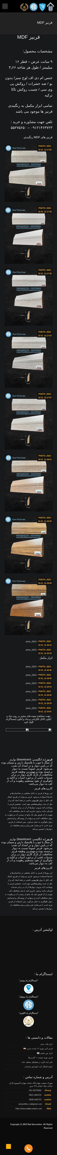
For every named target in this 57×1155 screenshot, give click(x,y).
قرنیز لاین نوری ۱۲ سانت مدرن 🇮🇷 (38, 1048)
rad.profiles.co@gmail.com (30, 1104)
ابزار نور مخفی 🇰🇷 (45, 1053)
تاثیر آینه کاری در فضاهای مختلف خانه (37, 1062)
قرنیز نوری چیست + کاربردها (40, 1057)
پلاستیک (28, 762)
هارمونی (34, 800)
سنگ (47, 762)
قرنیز (40, 815)
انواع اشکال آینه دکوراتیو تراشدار (39, 1066)
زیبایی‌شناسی (36, 804)
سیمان (10, 762)
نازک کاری (32, 774)
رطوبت (20, 780)
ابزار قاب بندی (46, 1044)
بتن (19, 762)
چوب (38, 762)
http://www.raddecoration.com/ (28, 1108)
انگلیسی (37, 759)
